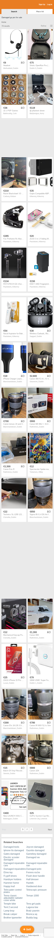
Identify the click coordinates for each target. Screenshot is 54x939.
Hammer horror (11, 883)
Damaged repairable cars (14, 864)
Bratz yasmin (32, 910)
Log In (49, 4)
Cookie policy (6, 937)
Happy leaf (9, 886)
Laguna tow (32, 907)
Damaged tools (11, 847)
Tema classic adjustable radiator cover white (13, 897)
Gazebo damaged (35, 850)
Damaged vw (33, 857)
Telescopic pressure (36, 890)
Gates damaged (12, 854)
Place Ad (40, 12)
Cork (15, 113)
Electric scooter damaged (11, 858)
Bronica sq (31, 914)
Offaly (40, 472)
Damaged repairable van (36, 864)
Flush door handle (35, 876)
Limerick (43, 819)
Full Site (4, 935)
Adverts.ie (12, 4)
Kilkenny (40, 196)
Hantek (30, 883)
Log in (22, 935)
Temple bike (10, 903)
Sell (28, 929)
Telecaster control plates (13, 891)
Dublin (15, 68)
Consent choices (21, 937)
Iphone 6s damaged (14, 850)
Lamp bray (9, 910)
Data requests (33, 935)
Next (50, 830)
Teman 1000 (32, 895)
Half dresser (32, 879)
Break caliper (10, 914)
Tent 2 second (11, 907)
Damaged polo (33, 869)
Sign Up (42, 4)
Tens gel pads (33, 903)
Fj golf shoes (10, 876)
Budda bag (31, 917)
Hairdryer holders (12, 879)
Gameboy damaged (36, 854)
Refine (43, 26)
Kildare (13, 196)
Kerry (42, 113)
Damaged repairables (15, 869)
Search (14, 12)
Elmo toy (8, 872)
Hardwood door (34, 886)
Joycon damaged (35, 847)
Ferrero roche (33, 872)
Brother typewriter (13, 917)
